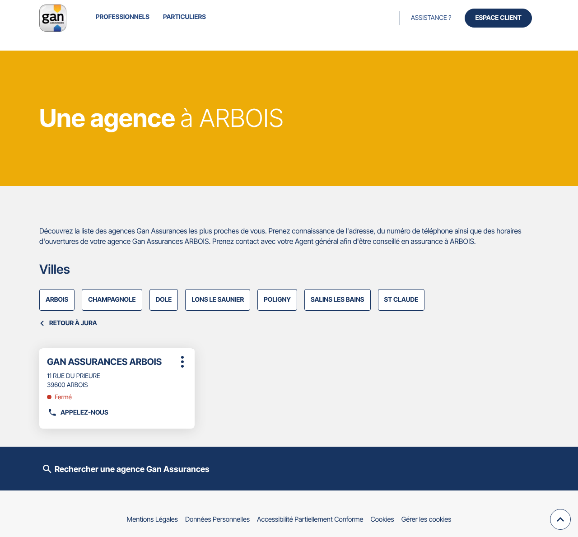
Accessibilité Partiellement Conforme (310, 519)
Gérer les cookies (426, 519)
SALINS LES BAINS (337, 300)
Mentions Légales (152, 519)
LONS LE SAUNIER (217, 300)
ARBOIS (57, 300)
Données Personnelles (217, 519)
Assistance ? (431, 18)
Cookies (382, 519)
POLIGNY (277, 300)
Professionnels (122, 17)
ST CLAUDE (401, 300)
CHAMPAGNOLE (111, 300)
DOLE (164, 300)
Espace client (498, 18)
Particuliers (184, 17)
